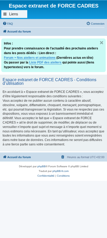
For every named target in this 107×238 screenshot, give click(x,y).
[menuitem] (8, 24)
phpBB (41, 166)
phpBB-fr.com (60, 171)
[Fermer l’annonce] (101, 42)
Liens (13, 14)
